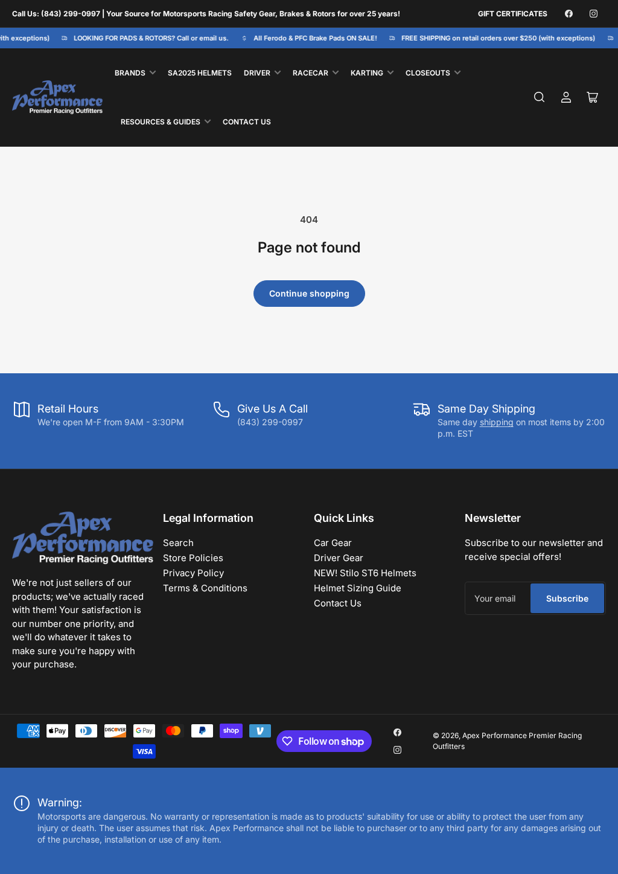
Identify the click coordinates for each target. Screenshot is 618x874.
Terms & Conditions (205, 588)
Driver (257, 72)
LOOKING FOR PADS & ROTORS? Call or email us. (147, 38)
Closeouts (428, 72)
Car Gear (333, 542)
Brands (130, 72)
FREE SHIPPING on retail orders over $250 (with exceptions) (494, 38)
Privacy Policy (193, 573)
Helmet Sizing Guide (357, 588)
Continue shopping (309, 293)
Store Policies (193, 558)
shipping (497, 422)
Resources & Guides (160, 121)
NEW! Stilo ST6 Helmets (365, 573)
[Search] (539, 97)
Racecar (310, 72)
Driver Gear (338, 558)
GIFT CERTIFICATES (512, 13)
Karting (367, 72)
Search (178, 542)
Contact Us (247, 121)
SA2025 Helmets (200, 72)
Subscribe (567, 598)
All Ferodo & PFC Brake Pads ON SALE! (312, 38)
